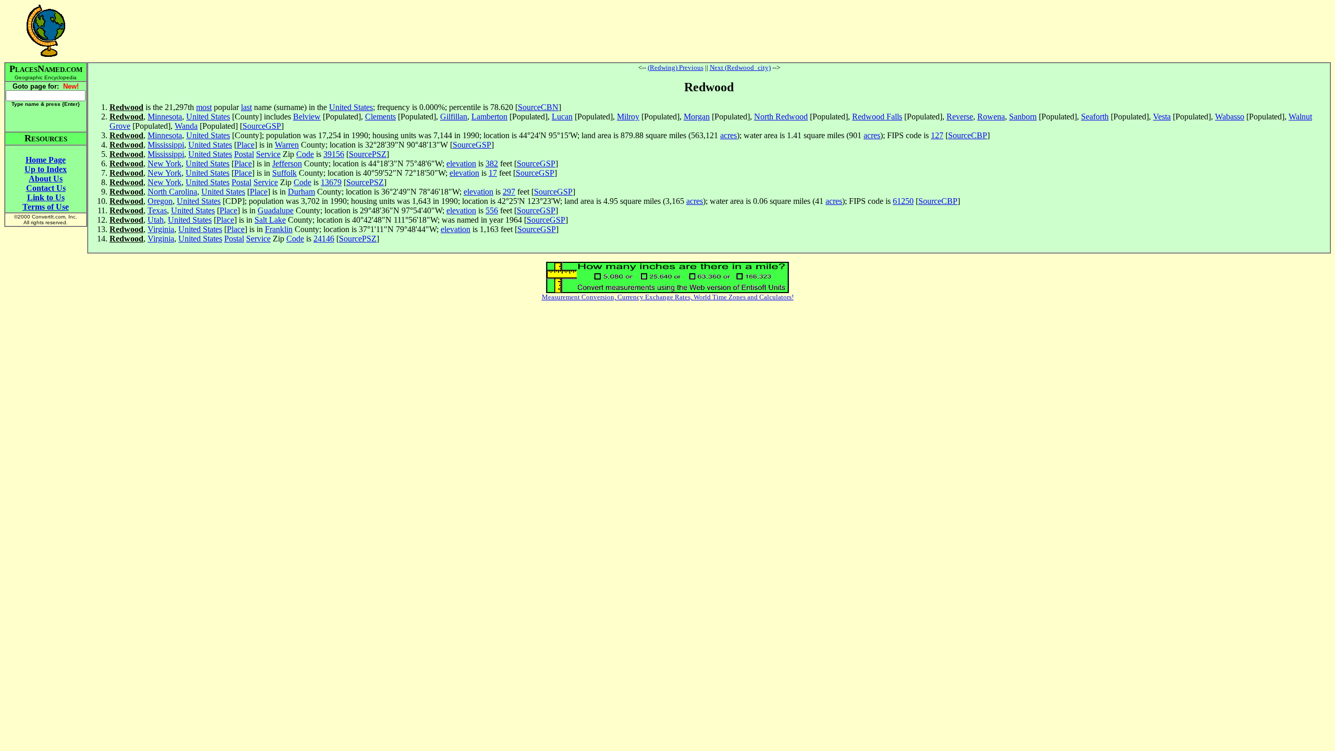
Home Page (46, 159)
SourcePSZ (367, 154)
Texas (157, 210)
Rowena (991, 116)
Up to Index (46, 169)
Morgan (697, 116)
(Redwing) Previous (675, 67)
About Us (46, 178)
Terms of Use (45, 206)
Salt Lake (270, 219)
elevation (461, 163)
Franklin (279, 229)
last (246, 107)
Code (305, 154)
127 (937, 135)
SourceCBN (538, 107)
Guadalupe (276, 210)
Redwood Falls (877, 116)
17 (493, 172)
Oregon (160, 201)
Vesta (1162, 116)
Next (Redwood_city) (740, 67)
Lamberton (489, 116)
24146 (323, 238)
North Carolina (172, 191)
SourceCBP (967, 135)
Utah (156, 219)
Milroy (628, 116)
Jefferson (287, 163)
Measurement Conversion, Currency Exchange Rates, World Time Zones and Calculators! (668, 297)
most (204, 107)
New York (164, 163)
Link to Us (46, 197)
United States (351, 107)
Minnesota (165, 116)
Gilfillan (453, 116)
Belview (307, 116)
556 (492, 210)
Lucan (562, 116)
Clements (380, 116)
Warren (287, 144)
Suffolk (284, 172)
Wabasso (1229, 116)
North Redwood (781, 116)
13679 (331, 182)
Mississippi (166, 144)
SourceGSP (261, 126)
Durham (301, 191)
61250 (903, 201)
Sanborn (1023, 116)
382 (492, 163)
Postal (244, 154)
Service (268, 154)
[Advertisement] (709, 30)
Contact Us (46, 188)
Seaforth (1095, 116)
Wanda (186, 126)
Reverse (959, 116)
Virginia (161, 229)
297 (509, 191)
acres (728, 135)
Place (245, 144)
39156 (333, 154)
